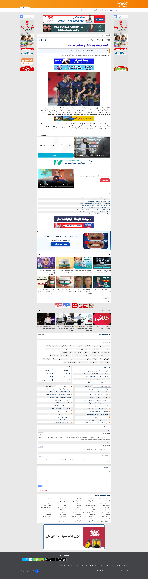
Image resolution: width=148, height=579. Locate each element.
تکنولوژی (79, 10)
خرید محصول (105, 180)
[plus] (45, 40)
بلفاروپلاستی (87, 346)
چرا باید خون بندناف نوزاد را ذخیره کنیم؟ (100, 199)
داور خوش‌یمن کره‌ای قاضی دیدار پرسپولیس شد (97, 371)
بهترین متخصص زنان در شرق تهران (61, 359)
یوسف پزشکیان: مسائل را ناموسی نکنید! (99, 394)
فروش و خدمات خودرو (46, 516)
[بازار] (38, 560)
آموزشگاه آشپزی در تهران (75, 499)
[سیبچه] (61, 560)
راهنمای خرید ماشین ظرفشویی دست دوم (99, 411)
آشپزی (95, 10)
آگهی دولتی (75, 565)
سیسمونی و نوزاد (47, 505)
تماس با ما (100, 565)
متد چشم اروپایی (95, 352)
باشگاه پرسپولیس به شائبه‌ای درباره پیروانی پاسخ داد (96, 374)
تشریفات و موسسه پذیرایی (75, 516)
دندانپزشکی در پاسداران (92, 359)
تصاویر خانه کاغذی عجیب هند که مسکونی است (97, 414)
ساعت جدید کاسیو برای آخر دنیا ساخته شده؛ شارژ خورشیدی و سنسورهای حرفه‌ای (91, 197)
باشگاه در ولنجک (78, 352)
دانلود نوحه (82, 359)
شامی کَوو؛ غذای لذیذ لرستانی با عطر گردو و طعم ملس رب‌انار (57, 392)
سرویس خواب (62, 510)
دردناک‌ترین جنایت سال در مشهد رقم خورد (60, 411)
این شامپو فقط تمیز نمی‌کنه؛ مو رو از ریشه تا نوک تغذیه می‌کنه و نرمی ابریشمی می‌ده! (90, 210)
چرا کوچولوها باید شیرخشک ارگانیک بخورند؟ (99, 214)
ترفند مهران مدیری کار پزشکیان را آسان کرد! (98, 403)
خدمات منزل (48, 514)
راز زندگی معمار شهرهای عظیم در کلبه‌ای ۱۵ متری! (97, 392)
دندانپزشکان (107, 514)
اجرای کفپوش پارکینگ (104, 362)
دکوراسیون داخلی (62, 512)
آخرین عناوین (104, 386)
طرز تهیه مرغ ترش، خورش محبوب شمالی (61, 400)
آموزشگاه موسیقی (91, 519)
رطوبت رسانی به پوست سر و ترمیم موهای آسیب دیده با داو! (96, 207)
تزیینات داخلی (63, 514)
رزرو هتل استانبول (105, 352)
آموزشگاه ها (92, 514)
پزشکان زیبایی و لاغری (105, 519)
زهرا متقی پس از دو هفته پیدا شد (63, 406)
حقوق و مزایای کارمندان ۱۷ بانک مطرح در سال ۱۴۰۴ (59, 389)
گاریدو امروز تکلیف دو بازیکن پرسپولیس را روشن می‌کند (95, 376)
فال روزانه (49, 377)
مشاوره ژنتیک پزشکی (65, 356)
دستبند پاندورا (106, 349)
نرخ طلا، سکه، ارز (47, 370)
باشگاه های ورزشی (91, 510)
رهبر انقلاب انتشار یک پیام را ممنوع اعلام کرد (61, 408)
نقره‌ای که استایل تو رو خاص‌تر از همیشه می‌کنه (99, 201)
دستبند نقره (71, 346)
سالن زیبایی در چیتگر (104, 359)
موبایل (49, 510)
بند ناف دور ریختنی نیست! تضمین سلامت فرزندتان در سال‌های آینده (94, 212)
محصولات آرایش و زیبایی (104, 505)
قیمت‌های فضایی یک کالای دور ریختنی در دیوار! (60, 420)
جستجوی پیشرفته (68, 565)
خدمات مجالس (77, 519)
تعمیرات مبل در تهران (61, 508)
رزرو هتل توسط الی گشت (61, 349)
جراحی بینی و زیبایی (105, 521)
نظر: (109, 475)
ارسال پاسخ (41, 434)
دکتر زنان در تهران (106, 512)
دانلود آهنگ (72, 349)
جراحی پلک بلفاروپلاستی (66, 352)
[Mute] (78, 156)
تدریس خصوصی (77, 501)
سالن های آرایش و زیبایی (104, 499)
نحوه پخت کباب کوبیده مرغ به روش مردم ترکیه (97, 417)
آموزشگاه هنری (91, 521)
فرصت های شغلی (92, 565)
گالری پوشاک (63, 499)
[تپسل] (38, 135)
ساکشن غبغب (79, 346)
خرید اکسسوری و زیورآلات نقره (53, 346)
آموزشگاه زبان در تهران (90, 516)
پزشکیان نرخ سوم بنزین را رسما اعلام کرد (61, 422)
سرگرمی (73, 10)
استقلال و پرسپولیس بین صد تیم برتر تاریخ (98, 382)
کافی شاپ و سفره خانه (75, 512)
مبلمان (64, 505)
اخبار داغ (87, 386)
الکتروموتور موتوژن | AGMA (70, 362)
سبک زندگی (106, 10)
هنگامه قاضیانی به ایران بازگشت (63, 403)
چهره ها (100, 10)
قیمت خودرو (65, 373)
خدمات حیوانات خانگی (90, 505)
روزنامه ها (66, 370)
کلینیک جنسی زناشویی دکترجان (79, 356)
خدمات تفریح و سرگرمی (45, 508)
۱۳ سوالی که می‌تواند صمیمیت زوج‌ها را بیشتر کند (97, 420)
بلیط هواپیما (95, 346)
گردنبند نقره (64, 346)
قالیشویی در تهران (62, 519)
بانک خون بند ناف (93, 362)
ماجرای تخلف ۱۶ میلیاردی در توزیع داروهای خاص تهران (96, 400)
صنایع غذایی (78, 514)
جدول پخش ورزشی (46, 380)
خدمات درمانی (92, 503)
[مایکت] (27, 560)
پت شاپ (93, 508)
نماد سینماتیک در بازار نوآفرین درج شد (100, 406)
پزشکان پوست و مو (90, 499)
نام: (109, 471)
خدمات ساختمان (62, 516)
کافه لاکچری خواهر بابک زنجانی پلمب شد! (61, 417)
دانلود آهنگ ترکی (46, 359)
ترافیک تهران (65, 377)
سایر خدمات (48, 519)
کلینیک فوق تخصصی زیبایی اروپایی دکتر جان (99, 356)
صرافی (49, 503)
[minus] (42, 40)
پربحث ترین (48, 386)
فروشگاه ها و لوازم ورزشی (89, 512)
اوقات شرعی (65, 380)
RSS (61, 565)
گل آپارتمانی (86, 352)
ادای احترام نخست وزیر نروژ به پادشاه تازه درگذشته (96, 423)
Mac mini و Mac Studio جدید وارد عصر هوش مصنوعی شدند (95, 203)
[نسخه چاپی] (39, 40)
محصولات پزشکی (91, 501)
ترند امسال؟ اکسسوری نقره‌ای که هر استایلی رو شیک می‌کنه (96, 205)
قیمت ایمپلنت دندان (104, 346)
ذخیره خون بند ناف (54, 356)
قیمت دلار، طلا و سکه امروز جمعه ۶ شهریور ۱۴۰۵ (60, 397)
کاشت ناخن (107, 501)
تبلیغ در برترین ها (83, 565)
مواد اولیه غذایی (49, 349)
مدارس (79, 503)
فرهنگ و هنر (85, 10)
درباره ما (106, 565)
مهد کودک (78, 505)
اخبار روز (118, 10)
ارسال (40, 485)
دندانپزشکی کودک (106, 516)
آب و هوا (49, 373)
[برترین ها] (121, 4)
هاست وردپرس (74, 359)
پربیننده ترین (66, 386)
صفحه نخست (124, 10)
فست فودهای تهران (76, 510)
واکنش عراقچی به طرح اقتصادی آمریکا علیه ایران (97, 408)
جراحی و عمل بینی (83, 362)
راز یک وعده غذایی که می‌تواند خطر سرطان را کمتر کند (96, 389)
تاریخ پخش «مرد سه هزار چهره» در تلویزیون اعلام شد (58, 394)
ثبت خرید (55, 155)
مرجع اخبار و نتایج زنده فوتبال (83, 349)
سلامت (91, 10)
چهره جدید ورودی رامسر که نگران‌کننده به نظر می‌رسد (58, 414)
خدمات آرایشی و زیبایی (105, 503)
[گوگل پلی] (50, 560)
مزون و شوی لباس (61, 501)
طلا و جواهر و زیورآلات (61, 503)
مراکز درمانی (107, 508)
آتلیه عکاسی (78, 521)
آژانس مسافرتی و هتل (61, 521)
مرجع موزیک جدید (96, 349)
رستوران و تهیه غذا (76, 508)
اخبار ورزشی (112, 10)
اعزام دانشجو (48, 501)
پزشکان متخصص (106, 510)
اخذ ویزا (49, 499)
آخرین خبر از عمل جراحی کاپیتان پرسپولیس (98, 379)
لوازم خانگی (48, 512)
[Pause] (76, 156)
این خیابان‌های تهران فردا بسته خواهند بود (99, 397)
